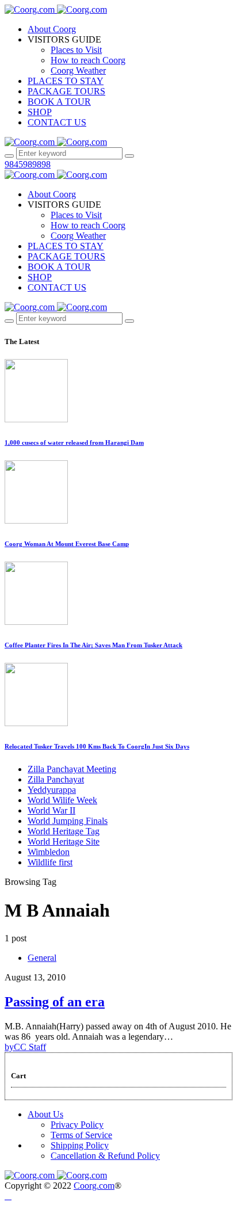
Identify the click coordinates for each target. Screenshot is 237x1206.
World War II (51, 810)
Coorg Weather (78, 70)
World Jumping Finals (68, 821)
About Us (45, 1114)
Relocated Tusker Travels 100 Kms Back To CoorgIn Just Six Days (97, 746)
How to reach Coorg (88, 60)
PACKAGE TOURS (66, 91)
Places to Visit (76, 50)
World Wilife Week (62, 800)
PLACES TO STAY (66, 81)
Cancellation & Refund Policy (105, 1156)
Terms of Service (81, 1135)
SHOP (40, 112)
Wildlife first (50, 862)
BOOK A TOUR (59, 101)
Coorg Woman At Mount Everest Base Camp (67, 543)
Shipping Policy (80, 1145)
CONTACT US (57, 122)
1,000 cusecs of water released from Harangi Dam (74, 442)
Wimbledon (49, 852)
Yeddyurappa (52, 790)
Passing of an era (55, 1001)
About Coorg (52, 29)
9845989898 (28, 164)
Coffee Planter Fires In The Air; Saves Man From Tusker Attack (93, 645)
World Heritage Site (64, 841)
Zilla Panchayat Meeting (72, 769)
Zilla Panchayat (56, 779)
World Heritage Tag (64, 831)
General (42, 958)
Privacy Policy (77, 1124)
